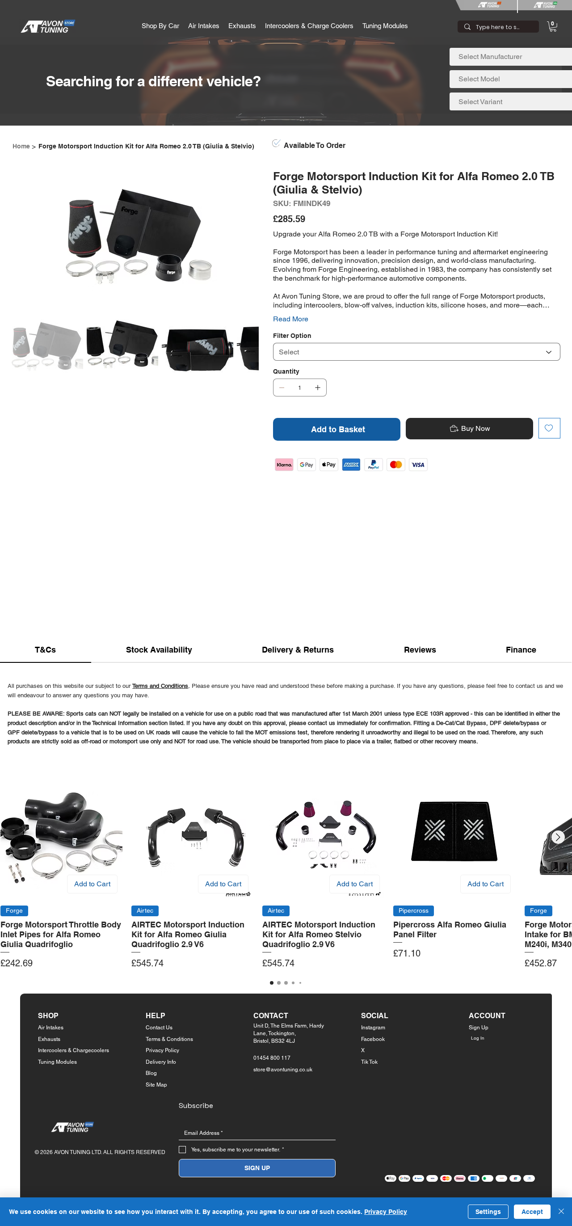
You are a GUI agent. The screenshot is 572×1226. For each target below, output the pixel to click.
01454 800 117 (271, 1058)
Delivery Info (161, 1062)
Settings (488, 1211)
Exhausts (49, 1039)
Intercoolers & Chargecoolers (73, 1050)
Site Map (156, 1085)
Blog (151, 1073)
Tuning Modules (57, 1062)
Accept (532, 1211)
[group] (286, 873)
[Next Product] (558, 837)
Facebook (373, 1039)
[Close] (561, 1212)
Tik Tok (369, 1062)
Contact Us (159, 1027)
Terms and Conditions (160, 686)
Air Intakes (50, 1027)
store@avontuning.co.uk (282, 1069)
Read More (290, 319)
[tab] (45, 650)
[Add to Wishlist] (549, 428)
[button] (160, 25)
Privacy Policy (162, 1050)
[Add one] (318, 387)
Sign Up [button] (478, 1027)
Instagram (373, 1027)
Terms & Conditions (169, 1039)
